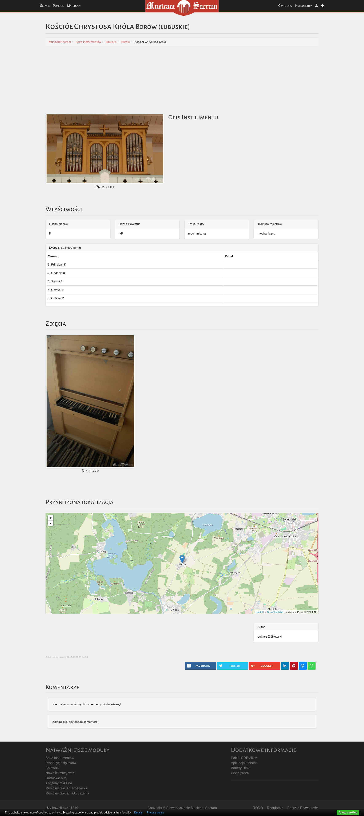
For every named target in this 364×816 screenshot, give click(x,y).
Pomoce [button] (58, 5)
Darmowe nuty (56, 778)
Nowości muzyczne (60, 773)
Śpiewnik (52, 768)
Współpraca (240, 773)
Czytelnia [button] (285, 5)
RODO (258, 808)
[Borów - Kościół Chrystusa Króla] (182, 559)
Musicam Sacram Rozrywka (66, 788)
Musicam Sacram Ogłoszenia (67, 793)
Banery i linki (240, 768)
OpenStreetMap (275, 612)
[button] (316, 6)
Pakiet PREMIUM (244, 758)
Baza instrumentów (60, 758)
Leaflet (259, 612)
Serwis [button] (45, 5)
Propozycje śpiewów (61, 763)
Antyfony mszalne (59, 783)
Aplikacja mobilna (244, 763)
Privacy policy (155, 812)
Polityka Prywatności (302, 808)
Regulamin (275, 808)
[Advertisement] (182, 81)
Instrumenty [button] (303, 5)
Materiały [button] (74, 5)
